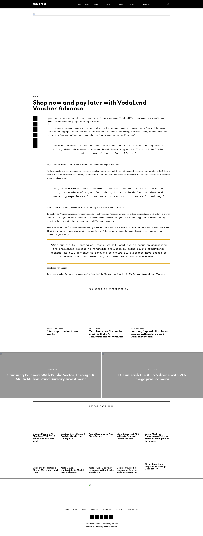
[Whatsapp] (35, 135)
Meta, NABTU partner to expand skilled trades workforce (101, 470)
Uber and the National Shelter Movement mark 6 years (45, 470)
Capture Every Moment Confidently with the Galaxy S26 (73, 436)
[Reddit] (35, 140)
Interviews (145, 4)
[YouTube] (161, 4)
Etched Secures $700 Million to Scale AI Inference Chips (128, 436)
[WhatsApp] (164, 4)
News (87, 4)
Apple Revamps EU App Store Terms (101, 435)
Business (119, 4)
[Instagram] (158, 4)
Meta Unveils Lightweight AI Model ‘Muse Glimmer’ (72, 470)
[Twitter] (155, 4)
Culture (132, 4)
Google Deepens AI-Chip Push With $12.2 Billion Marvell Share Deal (44, 437)
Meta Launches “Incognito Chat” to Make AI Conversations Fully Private (106, 334)
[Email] (35, 145)
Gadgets (107, 4)
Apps (96, 4)
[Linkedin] (35, 129)
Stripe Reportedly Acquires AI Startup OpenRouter (155, 466)
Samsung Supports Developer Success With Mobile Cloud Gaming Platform (149, 334)
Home (80, 4)
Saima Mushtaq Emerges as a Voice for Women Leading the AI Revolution (157, 437)
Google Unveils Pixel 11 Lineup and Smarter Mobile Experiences (128, 470)
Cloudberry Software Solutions (106, 526)
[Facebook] (153, 4)
